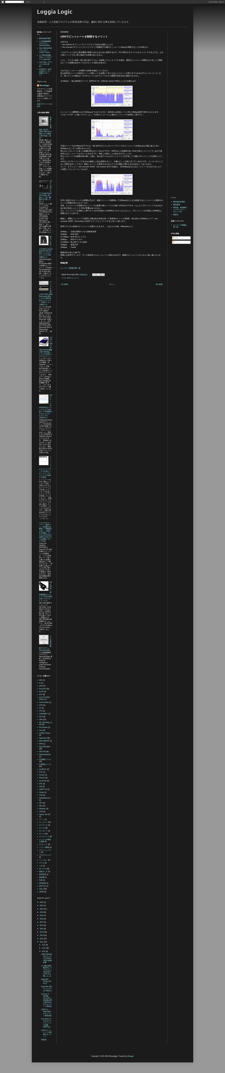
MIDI (41, 744)
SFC (40, 784)
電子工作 (42, 886)
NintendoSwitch (45, 754)
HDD (41, 719)
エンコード (75, 278)
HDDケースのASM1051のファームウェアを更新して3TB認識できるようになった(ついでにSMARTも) (45, 406)
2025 (42, 902)
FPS (40, 711)
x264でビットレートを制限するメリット (46, 1033)
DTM (41, 705)
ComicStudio (44, 702)
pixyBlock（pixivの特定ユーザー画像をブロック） (45, 72)
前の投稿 (159, 284)
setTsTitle (42, 781)
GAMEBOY (43, 714)
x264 (68, 278)
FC (40, 708)
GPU (41, 717)
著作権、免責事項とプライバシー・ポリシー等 (180, 210)
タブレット (43, 844)
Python (41, 775)
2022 (42, 909)
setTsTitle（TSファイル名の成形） (45, 64)
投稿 (176, 238)
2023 (42, 906)
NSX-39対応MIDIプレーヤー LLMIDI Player (45, 50)
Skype (41, 792)
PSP (41, 772)
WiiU (41, 806)
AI (40, 683)
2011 (42, 942)
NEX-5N (42, 752)
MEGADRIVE (44, 741)
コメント (178, 242)
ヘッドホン (43, 860)
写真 (40, 880)
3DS (40, 680)
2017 (42, 922)
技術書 (41, 877)
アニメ (41, 819)
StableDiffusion (45, 798)
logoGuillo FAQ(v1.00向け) (46, 981)
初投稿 (43, 1040)
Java (41, 730)
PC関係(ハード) (45, 764)
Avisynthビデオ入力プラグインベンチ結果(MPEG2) (46, 1023)
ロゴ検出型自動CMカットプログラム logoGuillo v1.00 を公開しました (46, 971)
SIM (40, 786)
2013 (42, 935)
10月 (44, 951)
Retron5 (42, 778)
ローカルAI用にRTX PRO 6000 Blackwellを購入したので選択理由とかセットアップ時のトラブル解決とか (45, 293)
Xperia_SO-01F (45, 814)
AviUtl (41, 692)
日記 (40, 889)
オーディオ (43, 825)
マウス (41, 863)
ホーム (111, 284)
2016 (42, 925)
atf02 (41, 686)
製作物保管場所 (45, 38)
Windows (42, 809)
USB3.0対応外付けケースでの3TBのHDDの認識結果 (46, 958)
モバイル (42, 869)
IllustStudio (43, 727)
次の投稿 (64, 284)
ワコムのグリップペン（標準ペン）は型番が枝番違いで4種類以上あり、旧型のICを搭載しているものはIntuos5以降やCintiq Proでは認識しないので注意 (45, 532)
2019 (42, 915)
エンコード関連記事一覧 (70, 268)
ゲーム (41, 834)
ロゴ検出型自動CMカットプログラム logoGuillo (45, 57)
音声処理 (42, 874)
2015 (42, 929)
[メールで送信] (93, 274)
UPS (41, 803)
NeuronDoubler (44, 747)
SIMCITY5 (43, 789)
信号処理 (42, 883)
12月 (44, 945)
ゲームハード (44, 837)
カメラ (41, 828)
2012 (42, 939)
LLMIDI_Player (44, 733)
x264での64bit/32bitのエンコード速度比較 (46, 1012)
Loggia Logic (55, 11)
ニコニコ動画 (44, 847)
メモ (40, 866)
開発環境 (176, 205)
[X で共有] (98, 274)
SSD (41, 795)
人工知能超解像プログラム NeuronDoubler (45, 43)
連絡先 (175, 215)
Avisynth (42, 689)
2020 (42, 912)
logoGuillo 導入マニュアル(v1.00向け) (46, 989)
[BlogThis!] (96, 274)
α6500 (41, 892)
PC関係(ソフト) (45, 759)
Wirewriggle (44, 85)
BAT (40, 694)
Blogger (130, 1056)
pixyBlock (42, 769)
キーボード (43, 831)
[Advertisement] (82, 308)
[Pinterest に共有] (103, 274)
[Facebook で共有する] (101, 274)
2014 (42, 932)
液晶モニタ (43, 871)
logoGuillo (42, 738)
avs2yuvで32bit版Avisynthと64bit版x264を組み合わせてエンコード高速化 (46, 1000)
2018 (42, 919)
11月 (44, 948)
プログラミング (45, 855)
